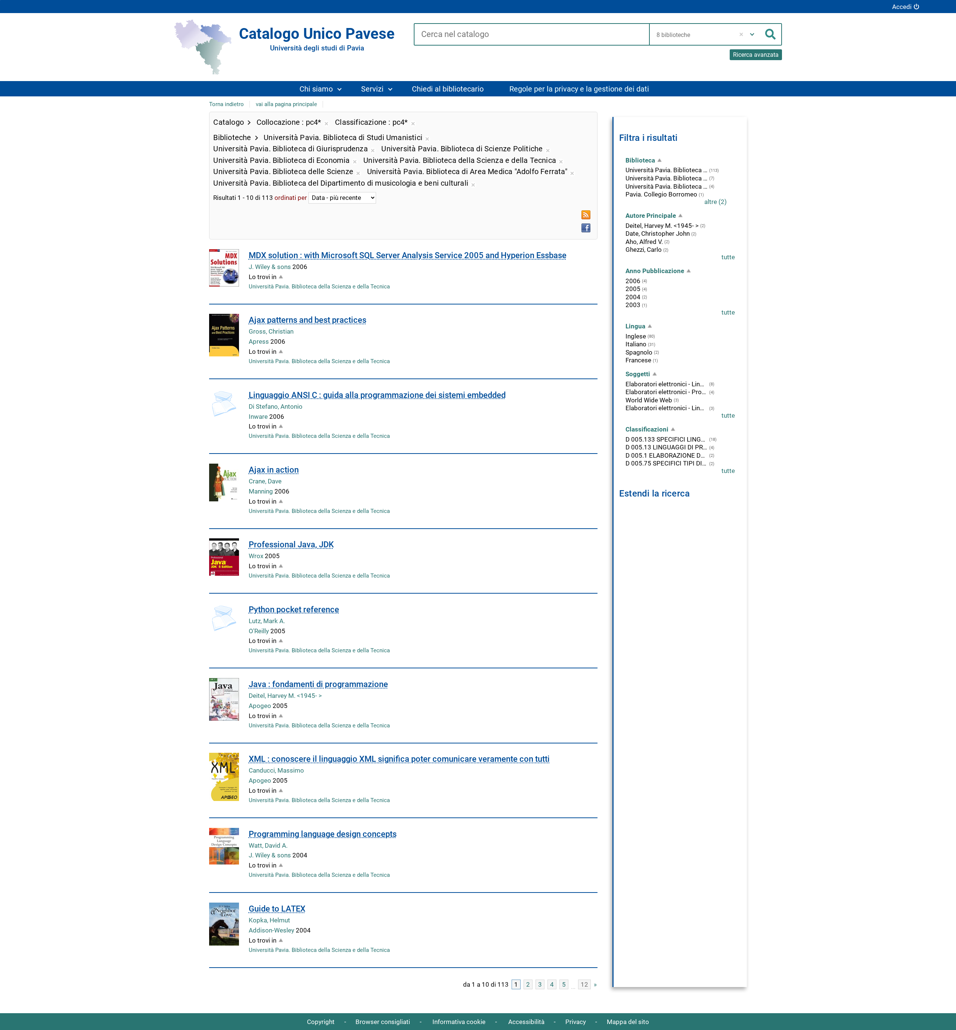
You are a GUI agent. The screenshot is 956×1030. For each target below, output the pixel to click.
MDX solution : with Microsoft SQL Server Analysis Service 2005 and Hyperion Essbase (408, 255)
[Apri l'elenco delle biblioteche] (752, 34)
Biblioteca (640, 160)
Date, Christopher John (658, 233)
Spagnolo (639, 352)
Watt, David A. (268, 845)
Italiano (636, 344)
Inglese (636, 336)
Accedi (902, 6)
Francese (638, 360)
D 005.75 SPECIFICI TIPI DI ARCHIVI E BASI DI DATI (667, 463)
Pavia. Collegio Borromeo (661, 194)
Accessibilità (526, 1022)
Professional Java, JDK (291, 544)
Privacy (575, 1022)
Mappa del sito (628, 1022)
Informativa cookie (458, 1022)
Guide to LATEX (277, 908)
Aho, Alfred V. (644, 241)
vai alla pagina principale (286, 104)
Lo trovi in (262, 277)
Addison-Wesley (272, 930)
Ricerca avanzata (756, 54)
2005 (633, 289)
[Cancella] (741, 34)
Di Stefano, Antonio (275, 406)
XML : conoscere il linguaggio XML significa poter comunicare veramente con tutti (399, 759)
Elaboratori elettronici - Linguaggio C (667, 384)
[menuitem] (320, 88)
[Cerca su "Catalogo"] (531, 34)
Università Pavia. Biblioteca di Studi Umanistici (667, 186)
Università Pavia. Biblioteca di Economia (667, 178)
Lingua (635, 326)
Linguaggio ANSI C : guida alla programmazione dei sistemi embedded (377, 395)
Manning (261, 491)
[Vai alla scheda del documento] (224, 268)
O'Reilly (259, 631)
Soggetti (638, 374)
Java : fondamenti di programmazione (318, 684)
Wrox (257, 556)
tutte (728, 257)
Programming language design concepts (323, 834)
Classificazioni (647, 429)
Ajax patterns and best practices (307, 320)
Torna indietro (226, 104)
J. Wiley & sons (270, 266)
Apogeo (261, 705)
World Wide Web (649, 400)
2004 (633, 297)
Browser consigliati (383, 1022)
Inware (259, 416)
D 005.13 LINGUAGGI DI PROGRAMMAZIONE (667, 447)
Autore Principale (651, 215)
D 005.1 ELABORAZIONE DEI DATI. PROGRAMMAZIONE (667, 455)
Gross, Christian (271, 331)
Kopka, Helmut (269, 920)
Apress (259, 341)
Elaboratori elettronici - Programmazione (667, 392)
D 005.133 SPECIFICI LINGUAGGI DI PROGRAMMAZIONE (667, 439)
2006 (633, 281)
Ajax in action (274, 469)
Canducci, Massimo (276, 770)
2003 (633, 305)
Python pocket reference (294, 609)
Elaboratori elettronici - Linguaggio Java (667, 408)
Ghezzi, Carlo (644, 249)
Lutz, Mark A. (267, 621)
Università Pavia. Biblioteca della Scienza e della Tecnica (319, 286)
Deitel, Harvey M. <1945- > (285, 695)
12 (584, 984)
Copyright (321, 1022)
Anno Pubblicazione (655, 271)
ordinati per (290, 197)
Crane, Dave (265, 481)
